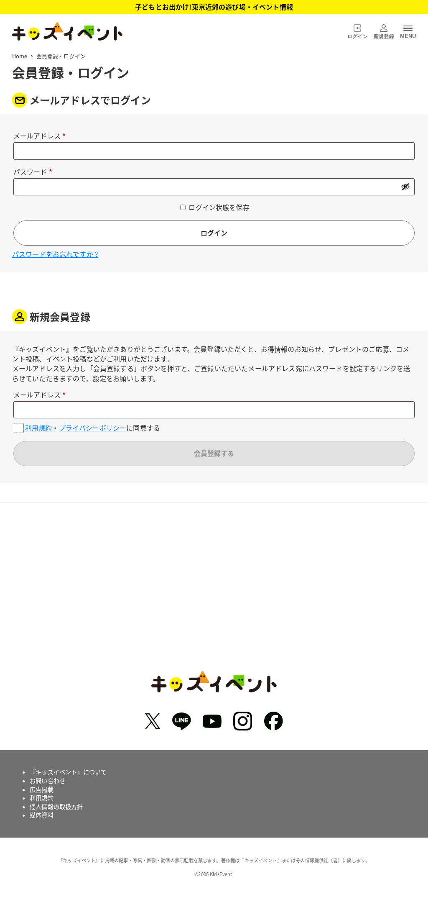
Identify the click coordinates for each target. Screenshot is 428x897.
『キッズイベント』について (68, 772)
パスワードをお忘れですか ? (55, 254)
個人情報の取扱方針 (56, 806)
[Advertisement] (214, 593)
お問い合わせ (47, 781)
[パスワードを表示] (405, 186)
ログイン (214, 233)
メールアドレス (42, 136)
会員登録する (214, 453)
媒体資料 (42, 815)
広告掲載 (42, 789)
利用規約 (38, 428)
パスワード (36, 172)
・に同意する (92, 428)
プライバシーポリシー (93, 428)
